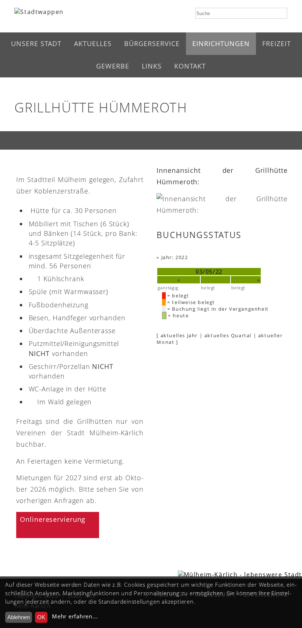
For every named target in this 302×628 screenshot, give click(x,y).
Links (152, 66)
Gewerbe (112, 66)
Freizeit (276, 43)
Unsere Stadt (36, 43)
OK (41, 617)
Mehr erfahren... (75, 616)
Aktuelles (93, 43)
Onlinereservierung (52, 519)
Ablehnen (18, 617)
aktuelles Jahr (179, 335)
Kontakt (190, 66)
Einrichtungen (221, 43)
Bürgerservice (152, 43)
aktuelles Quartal (228, 335)
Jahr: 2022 (174, 257)
